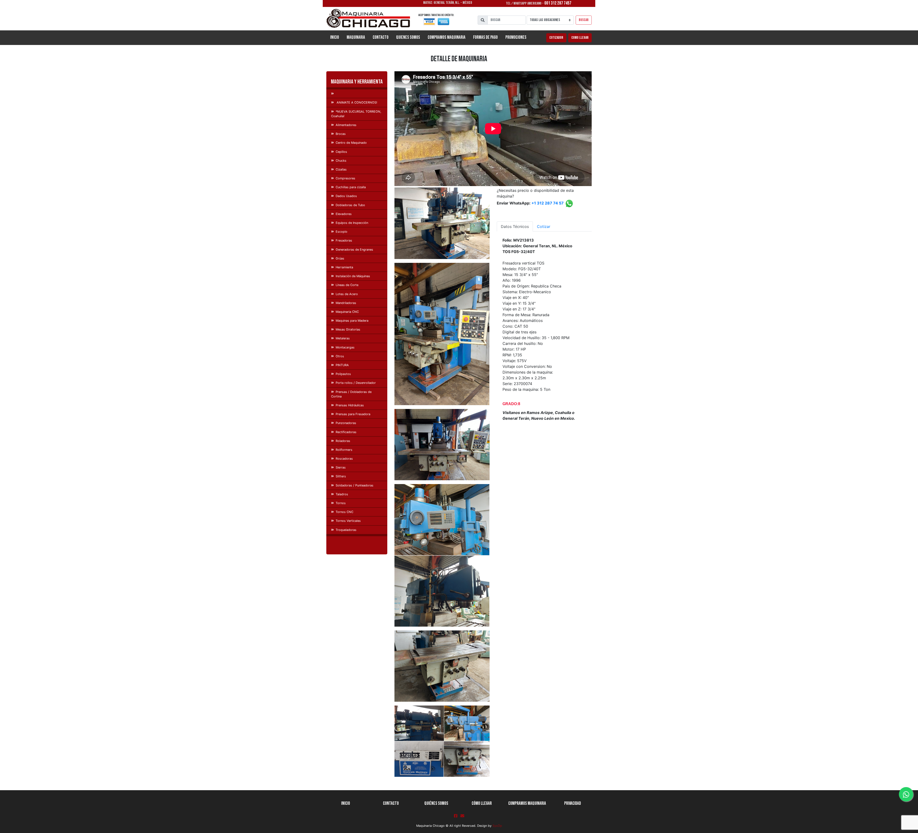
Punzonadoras (346, 423)
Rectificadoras (346, 432)
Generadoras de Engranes (354, 249)
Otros (340, 356)
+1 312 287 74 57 (547, 203)
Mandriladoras (346, 303)
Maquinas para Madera (352, 320)
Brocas (341, 134)
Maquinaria (356, 37)
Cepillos (341, 152)
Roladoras (343, 441)
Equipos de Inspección (352, 223)
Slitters (341, 476)
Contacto (380, 37)
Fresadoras (344, 240)
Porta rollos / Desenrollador (356, 383)
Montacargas (345, 347)
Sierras (341, 467)
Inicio (336, 37)
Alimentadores (346, 125)
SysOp (497, 825)
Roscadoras (344, 458)
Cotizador (556, 37)
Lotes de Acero (347, 294)
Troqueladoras (346, 530)
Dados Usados (346, 196)
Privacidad (572, 803)
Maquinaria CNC (347, 312)
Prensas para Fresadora (353, 414)
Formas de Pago (485, 37)
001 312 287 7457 (557, 3)
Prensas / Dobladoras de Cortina (351, 394)
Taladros (342, 494)
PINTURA (342, 365)
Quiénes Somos (436, 803)
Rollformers (344, 450)
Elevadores (344, 214)
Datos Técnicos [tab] (515, 226)
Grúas (340, 258)
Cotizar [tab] (543, 226)
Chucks (341, 160)
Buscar (584, 20)
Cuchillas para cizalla (351, 187)
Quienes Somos (408, 37)
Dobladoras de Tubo (350, 205)
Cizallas (341, 169)
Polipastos (343, 374)
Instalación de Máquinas (353, 276)
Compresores (345, 178)
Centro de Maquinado (351, 142)
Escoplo (341, 231)
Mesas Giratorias (348, 329)
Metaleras (343, 338)
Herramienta (344, 267)
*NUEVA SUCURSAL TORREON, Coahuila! (356, 114)
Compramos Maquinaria (446, 37)
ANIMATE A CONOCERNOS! (356, 102)
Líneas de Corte (347, 285)
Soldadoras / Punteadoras (354, 485)
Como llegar (580, 37)
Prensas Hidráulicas (350, 405)
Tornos (341, 503)
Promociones (515, 37)
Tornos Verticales (348, 521)
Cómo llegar (482, 803)
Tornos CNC (344, 512)
